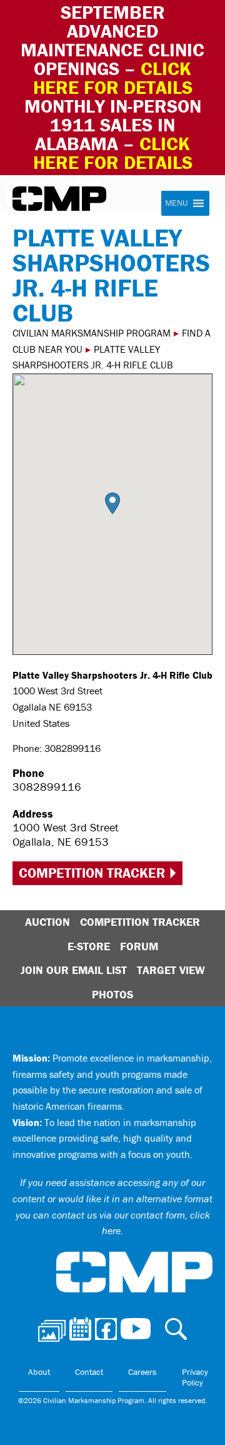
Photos (112, 994)
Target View (171, 970)
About (39, 1371)
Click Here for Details (112, 153)
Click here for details (112, 78)
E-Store (89, 946)
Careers (142, 1371)
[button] (112, 503)
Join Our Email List (74, 970)
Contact (89, 1371)
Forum (139, 946)
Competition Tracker (92, 872)
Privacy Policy (195, 1377)
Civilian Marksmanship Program (59, 198)
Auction (47, 922)
